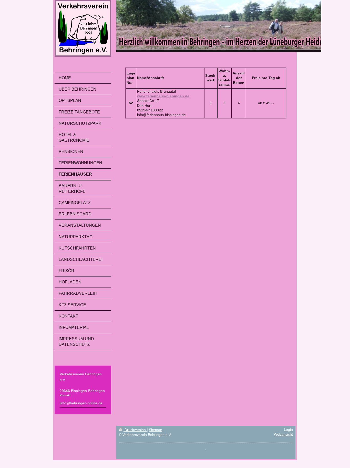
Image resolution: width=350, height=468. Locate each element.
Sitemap (155, 430)
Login (288, 430)
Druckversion (135, 430)
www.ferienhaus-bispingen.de (163, 96)
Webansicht (283, 434)
